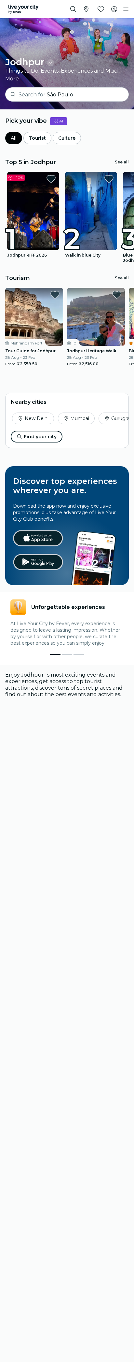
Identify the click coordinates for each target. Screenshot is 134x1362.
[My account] (114, 9)
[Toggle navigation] (126, 9)
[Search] (73, 9)
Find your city (40, 437)
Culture (66, 138)
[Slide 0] (55, 654)
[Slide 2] (79, 654)
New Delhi (36, 418)
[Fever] (23, 9)
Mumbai (79, 418)
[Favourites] (100, 9)
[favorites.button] (51, 179)
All (14, 138)
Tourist (37, 138)
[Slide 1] (67, 654)
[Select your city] (86, 9)
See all (122, 162)
